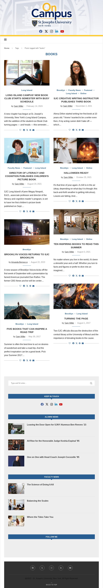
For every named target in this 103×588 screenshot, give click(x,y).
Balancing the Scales (37, 501)
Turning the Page (76, 318)
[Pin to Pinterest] (30, 130)
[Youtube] (70, 567)
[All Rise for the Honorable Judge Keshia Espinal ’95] (16, 444)
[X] (46, 31)
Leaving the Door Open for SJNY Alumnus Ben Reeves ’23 (56, 425)
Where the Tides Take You (40, 517)
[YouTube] (62, 31)
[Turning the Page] (76, 296)
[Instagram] (51, 31)
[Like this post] (20, 130)
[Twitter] (42, 567)
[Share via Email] (33, 130)
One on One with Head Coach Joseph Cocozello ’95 (53, 457)
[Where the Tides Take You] (16, 521)
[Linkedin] (60, 567)
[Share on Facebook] (24, 130)
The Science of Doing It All (40, 484)
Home (6, 48)
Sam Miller (18, 106)
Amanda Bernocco (19, 262)
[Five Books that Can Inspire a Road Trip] (26, 306)
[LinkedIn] (56, 31)
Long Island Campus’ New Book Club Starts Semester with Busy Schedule (26, 98)
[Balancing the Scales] (16, 504)
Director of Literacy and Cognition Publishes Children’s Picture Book (27, 176)
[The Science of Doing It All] (16, 488)
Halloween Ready (76, 173)
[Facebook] (40, 31)
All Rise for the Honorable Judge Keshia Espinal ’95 (53, 441)
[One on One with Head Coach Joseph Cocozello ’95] (16, 461)
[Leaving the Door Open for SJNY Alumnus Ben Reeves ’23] (16, 428)
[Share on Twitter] (27, 130)
